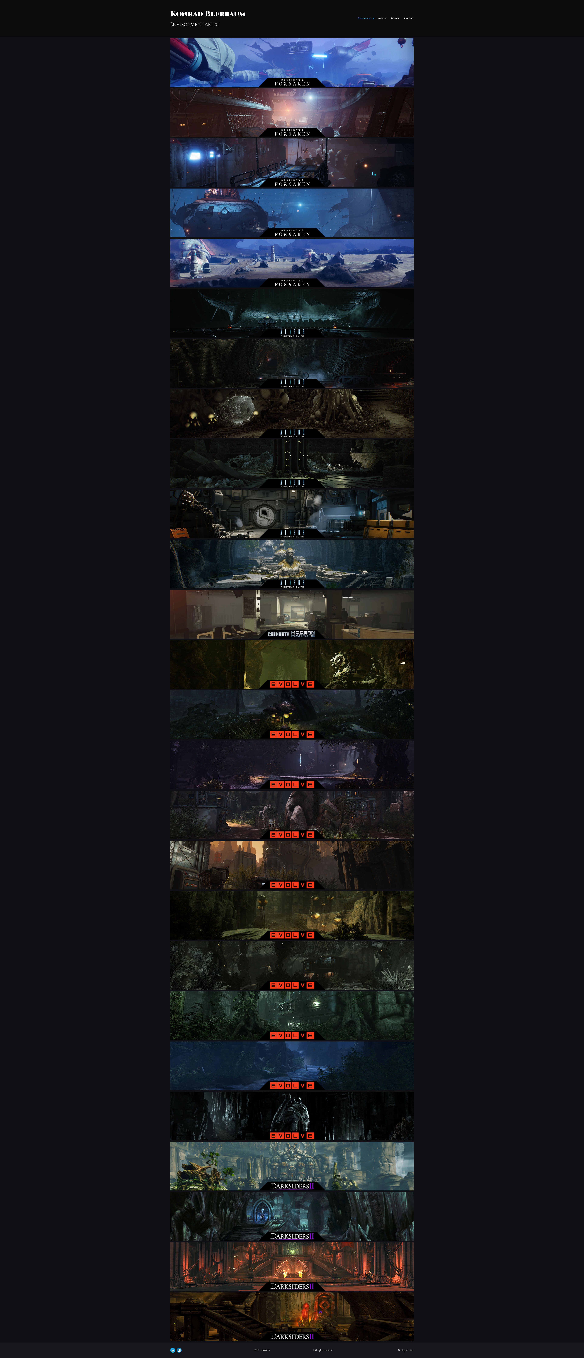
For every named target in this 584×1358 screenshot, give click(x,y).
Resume (395, 18)
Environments (366, 18)
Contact (409, 18)
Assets (382, 18)
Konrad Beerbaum (207, 14)
